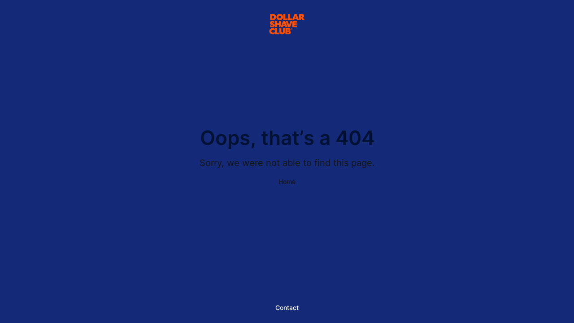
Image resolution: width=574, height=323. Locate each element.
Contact (287, 307)
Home (287, 181)
